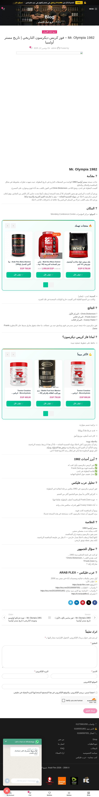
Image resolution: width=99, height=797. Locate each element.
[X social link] (88, 602)
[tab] (51, 284)
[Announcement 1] (51, 6)
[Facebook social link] (94, 602)
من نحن (61, 739)
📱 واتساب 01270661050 (86, 724)
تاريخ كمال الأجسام (45, 22)
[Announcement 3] (48, 6)
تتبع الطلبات (92, 744)
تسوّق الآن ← (18, 2)
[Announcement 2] (49, 6)
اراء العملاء (60, 753)
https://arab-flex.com (80, 585)
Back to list (49, 617)
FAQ (62, 748)
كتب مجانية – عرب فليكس (86, 757)
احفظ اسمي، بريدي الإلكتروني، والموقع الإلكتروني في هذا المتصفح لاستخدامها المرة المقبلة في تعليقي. (54, 693)
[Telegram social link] (70, 602)
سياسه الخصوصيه (90, 753)
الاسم (94, 671)
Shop (95, 739)
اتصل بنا (61, 744)
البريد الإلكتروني (41, 671)
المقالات (94, 748)
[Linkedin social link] (76, 602)
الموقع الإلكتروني (90, 682)
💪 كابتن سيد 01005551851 (85, 729)
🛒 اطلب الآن (78, 275)
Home (58, 22)
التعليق (94, 643)
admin (54, 48)
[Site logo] (49, 9)
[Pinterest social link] (82, 602)
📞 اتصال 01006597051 (87, 733)
